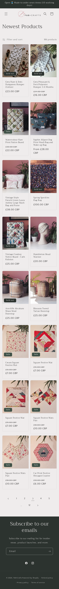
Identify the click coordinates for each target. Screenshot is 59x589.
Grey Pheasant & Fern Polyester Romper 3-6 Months (43, 84)
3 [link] (33, 498)
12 (29, 505)
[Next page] (37, 505)
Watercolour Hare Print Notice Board (14, 141)
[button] (6, 14)
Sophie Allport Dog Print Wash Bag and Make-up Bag (43, 142)
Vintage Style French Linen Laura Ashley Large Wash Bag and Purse (15, 201)
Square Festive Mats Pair (43, 419)
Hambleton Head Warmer (41, 255)
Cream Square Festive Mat (12, 364)
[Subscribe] (49, 551)
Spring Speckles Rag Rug (41, 199)
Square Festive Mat (42, 363)
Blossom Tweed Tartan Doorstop (41, 310)
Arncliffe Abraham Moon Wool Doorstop (14, 311)
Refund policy (47, 578)
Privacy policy (22, 583)
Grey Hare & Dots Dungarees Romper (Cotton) (14, 84)
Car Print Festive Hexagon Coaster (41, 474)
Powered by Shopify (30, 578)
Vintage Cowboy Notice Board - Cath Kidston (15, 257)
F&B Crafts (17, 578)
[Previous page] (8, 498)
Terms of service (38, 583)
